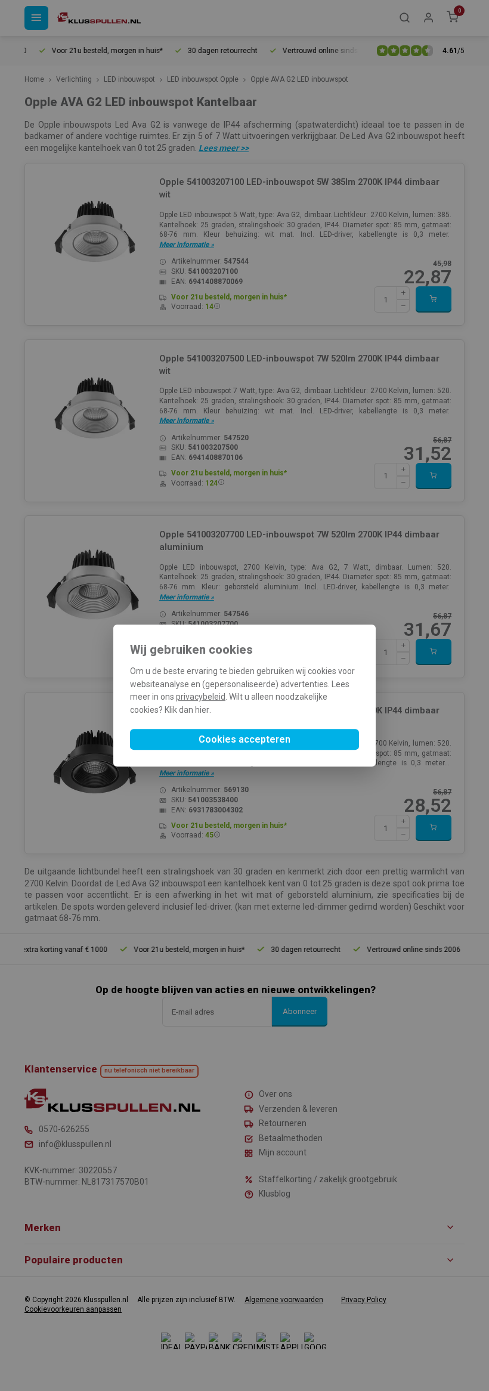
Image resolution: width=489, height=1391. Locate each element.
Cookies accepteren (244, 739)
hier (202, 710)
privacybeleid (200, 697)
